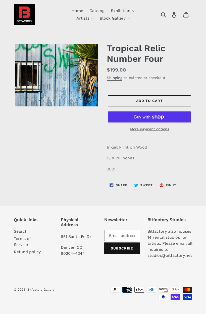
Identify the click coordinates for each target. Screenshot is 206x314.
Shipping (114, 78)
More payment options (149, 129)
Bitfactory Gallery (41, 289)
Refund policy (27, 251)
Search (20, 231)
